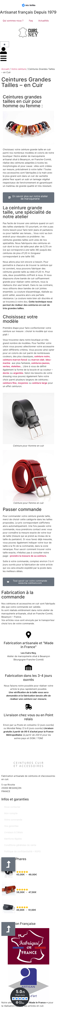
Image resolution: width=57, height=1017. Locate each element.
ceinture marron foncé (15, 359)
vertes (6, 366)
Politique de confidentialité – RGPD (22, 851)
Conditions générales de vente (20, 845)
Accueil (5, 69)
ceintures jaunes (40, 363)
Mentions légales (13, 838)
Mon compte (10, 813)
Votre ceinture (18, 69)
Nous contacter (12, 806)
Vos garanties (11, 826)
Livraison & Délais (13, 832)
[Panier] (4, 44)
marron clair (37, 359)
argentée (18, 373)
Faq (31, 20)
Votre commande (13, 819)
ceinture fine (10, 383)
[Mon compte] (3, 50)
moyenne (23, 383)
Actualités (43, 20)
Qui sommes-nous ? (13, 20)
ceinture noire (42, 356)
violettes (15, 366)
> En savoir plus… (10, 1009)
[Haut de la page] (8, 929)
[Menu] (3, 58)
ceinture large (39, 383)
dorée (6, 373)
